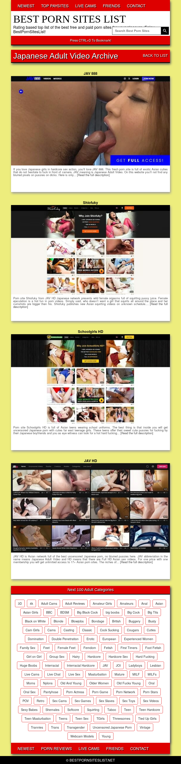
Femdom (89, 647)
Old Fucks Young (129, 683)
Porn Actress (75, 692)
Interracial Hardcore (81, 665)
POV (26, 701)
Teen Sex (82, 718)
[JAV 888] (90, 120)
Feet (46, 647)
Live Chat (53, 674)
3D (20, 603)
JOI (118, 665)
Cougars (133, 630)
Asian (159, 603)
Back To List (155, 56)
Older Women (99, 683)
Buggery (134, 621)
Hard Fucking (145, 656)
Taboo (111, 709)
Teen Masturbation (38, 718)
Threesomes (121, 718)
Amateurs (126, 603)
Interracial (52, 665)
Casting (69, 630)
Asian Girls (30, 612)
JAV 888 (90, 73)
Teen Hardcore (149, 709)
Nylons (48, 683)
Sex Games (83, 701)
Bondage (98, 621)
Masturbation (97, 674)
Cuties (151, 630)
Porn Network (125, 692)
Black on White (35, 621)
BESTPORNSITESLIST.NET (92, 760)
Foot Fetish (153, 647)
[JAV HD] (90, 508)
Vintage (145, 727)
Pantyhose (50, 692)
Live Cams (32, 674)
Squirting (93, 709)
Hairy (76, 656)
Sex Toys (128, 701)
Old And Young (70, 683)
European (109, 639)
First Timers (129, 647)
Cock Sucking (109, 630)
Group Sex (56, 656)
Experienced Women (138, 639)
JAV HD (90, 460)
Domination (36, 639)
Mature (119, 674)
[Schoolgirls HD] (90, 379)
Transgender (76, 727)
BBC (49, 612)
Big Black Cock (87, 612)
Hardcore (94, 656)
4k (31, 603)
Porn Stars (150, 692)
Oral (152, 683)
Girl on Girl (33, 656)
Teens (63, 718)
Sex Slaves (106, 701)
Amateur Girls (102, 603)
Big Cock (133, 612)
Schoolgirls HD (90, 331)
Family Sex (27, 647)
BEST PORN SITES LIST (69, 19)
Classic (87, 630)
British (116, 621)
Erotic (90, 639)
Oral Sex (29, 692)
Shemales (52, 709)
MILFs (152, 674)
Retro (40, 701)
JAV (105, 665)
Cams (51, 630)
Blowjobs (77, 621)
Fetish (108, 647)
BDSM (64, 612)
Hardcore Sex (118, 656)
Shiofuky (90, 202)
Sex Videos (151, 701)
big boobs (112, 612)
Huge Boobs (28, 665)
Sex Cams (59, 701)
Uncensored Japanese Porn (112, 727)
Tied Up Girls (147, 718)
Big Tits (153, 612)
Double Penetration (65, 639)
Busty (152, 621)
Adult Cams (49, 603)
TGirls (100, 718)
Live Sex (74, 674)
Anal (144, 603)
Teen (127, 709)
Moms (30, 683)
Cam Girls (33, 630)
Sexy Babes (29, 709)
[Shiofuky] (90, 249)
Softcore (73, 709)
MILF (136, 674)
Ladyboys (135, 665)
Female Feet (66, 647)
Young (106, 736)
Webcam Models (82, 736)
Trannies (37, 727)
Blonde (58, 621)
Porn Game (100, 692)
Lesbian (155, 665)
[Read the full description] (93, 175)
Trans (55, 727)
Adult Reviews (75, 603)
